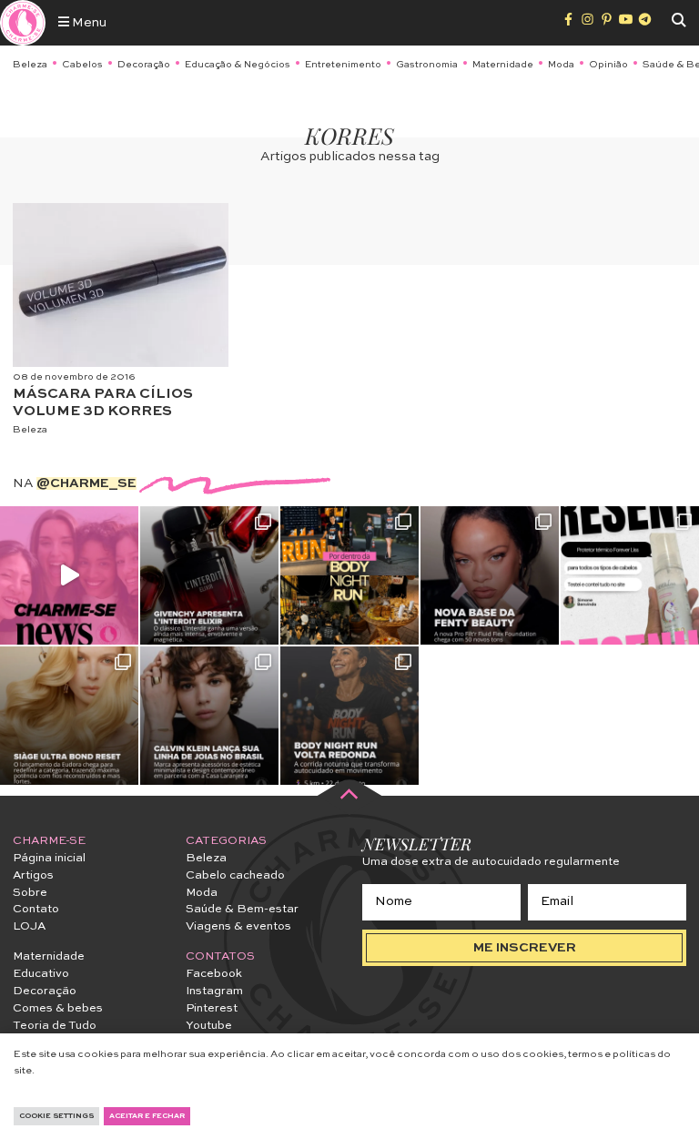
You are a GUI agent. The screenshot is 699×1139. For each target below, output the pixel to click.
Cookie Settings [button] (56, 1116)
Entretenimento (343, 64)
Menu (87, 22)
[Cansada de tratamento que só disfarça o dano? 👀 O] (69, 715)
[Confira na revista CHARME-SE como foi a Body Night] (349, 575)
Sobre (30, 893)
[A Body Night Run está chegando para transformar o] (349, 715)
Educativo (41, 974)
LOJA (29, 926)
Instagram (214, 991)
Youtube (209, 1026)
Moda (561, 64)
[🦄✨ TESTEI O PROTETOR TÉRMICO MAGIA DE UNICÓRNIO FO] (630, 575)
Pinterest (212, 1008)
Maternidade (502, 64)
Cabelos (82, 64)
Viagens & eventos (238, 926)
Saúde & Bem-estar (242, 909)
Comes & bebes (58, 1008)
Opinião (608, 64)
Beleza (30, 64)
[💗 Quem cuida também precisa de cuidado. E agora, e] (69, 575)
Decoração (143, 64)
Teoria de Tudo (54, 1026)
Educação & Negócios (237, 64)
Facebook (214, 974)
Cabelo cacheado (235, 875)
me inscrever (524, 947)
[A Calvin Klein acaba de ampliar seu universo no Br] (209, 715)
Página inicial (49, 858)
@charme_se (86, 483)
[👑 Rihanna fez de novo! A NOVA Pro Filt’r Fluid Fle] (489, 575)
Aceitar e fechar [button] (147, 1116)
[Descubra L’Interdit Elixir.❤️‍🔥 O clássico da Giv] (209, 575)
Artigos (33, 875)
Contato (36, 909)
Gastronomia (427, 64)
